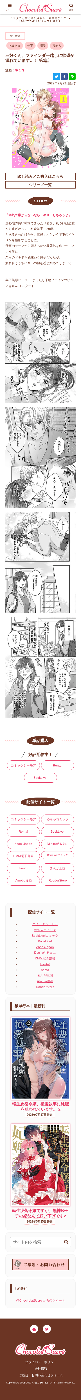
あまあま (14, 45)
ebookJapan (23, 844)
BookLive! (40, 777)
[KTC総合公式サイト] (34, 1329)
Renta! (57, 765)
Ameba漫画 (23, 880)
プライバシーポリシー (41, 1362)
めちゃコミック (58, 819)
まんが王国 (57, 868)
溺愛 (43, 45)
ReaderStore (58, 880)
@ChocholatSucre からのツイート (40, 1300)
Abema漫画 (45, 981)
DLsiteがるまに (57, 844)
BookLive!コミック (57, 855)
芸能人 (56, 45)
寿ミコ (19, 70)
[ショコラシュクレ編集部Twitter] (47, 1329)
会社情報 (41, 1368)
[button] (66, 1242)
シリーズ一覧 (40, 185)
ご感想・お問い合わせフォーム (41, 1375)
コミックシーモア (23, 765)
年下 (30, 45)
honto (23, 868)
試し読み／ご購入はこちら (40, 176)
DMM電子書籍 (23, 856)
